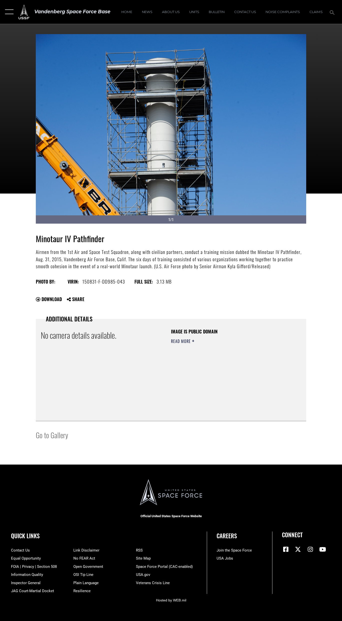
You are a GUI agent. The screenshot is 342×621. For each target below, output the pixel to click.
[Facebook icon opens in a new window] (285, 549)
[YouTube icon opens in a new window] (322, 549)
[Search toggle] (333, 12)
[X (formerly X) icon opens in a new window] (298, 549)
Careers (227, 535)
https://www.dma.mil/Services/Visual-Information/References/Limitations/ (229, 380)
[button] (8, 12)
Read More (181, 341)
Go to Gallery (52, 434)
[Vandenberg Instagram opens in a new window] (310, 549)
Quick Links (25, 535)
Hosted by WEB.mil (171, 600)
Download (51, 299)
